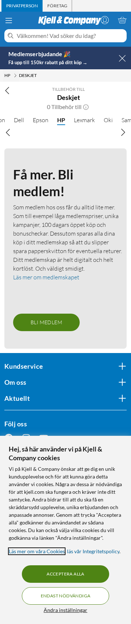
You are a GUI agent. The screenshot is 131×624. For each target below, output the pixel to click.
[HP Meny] (15, 75)
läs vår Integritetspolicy (93, 551)
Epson (40, 120)
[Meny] (8, 20)
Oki (108, 120)
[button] (86, 106)
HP (61, 119)
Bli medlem (46, 322)
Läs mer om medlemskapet (46, 277)
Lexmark (84, 120)
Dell (19, 120)
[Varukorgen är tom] (122, 20)
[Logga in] (105, 20)
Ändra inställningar (65, 610)
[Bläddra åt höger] (123, 132)
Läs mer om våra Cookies (37, 551)
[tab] (22, 6)
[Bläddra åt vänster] (8, 132)
